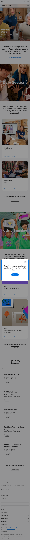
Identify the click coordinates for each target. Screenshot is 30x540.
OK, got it (15, 275)
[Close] (25, 262)
